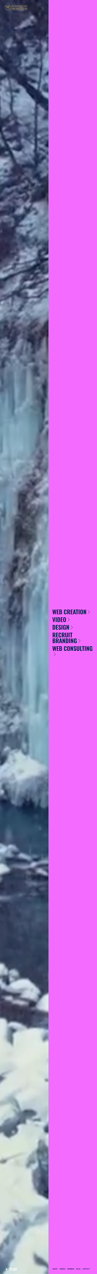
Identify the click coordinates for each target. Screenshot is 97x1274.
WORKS (63, 1269)
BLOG (78, 1269)
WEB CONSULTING (72, 648)
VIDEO (59, 619)
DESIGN (60, 627)
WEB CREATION (69, 611)
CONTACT (86, 1269)
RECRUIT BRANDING (64, 637)
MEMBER (70, 1269)
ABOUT (55, 1269)
